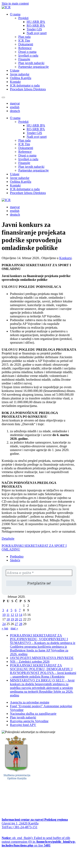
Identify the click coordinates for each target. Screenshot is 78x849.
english (14, 107)
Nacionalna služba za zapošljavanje (33, 713)
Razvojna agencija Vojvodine (29, 721)
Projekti (23, 18)
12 (12, 615)
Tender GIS (34, 29)
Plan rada (24, 37)
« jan (5, 628)
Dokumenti (25, 44)
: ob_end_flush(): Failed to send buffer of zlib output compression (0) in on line (39, 841)
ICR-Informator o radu (25, 85)
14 (20, 615)
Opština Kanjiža (20, 78)
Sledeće (15, 560)
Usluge (14, 70)
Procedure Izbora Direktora (28, 89)
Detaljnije (8, 538)
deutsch (15, 111)
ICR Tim (24, 40)
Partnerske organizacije (33, 66)
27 (16, 624)
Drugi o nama (27, 51)
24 (4, 624)
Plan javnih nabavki (31, 63)
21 (20, 619)
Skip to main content (15, 3)
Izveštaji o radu (28, 55)
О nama (15, 14)
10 (4, 615)
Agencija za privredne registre (29, 702)
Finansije (24, 59)
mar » (14, 628)
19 (12, 619)
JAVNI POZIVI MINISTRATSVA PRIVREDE (42, 658)
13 (16, 615)
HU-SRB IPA (36, 22)
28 (20, 624)
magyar (15, 103)
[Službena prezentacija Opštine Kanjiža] (16, 780)
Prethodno (17, 556)
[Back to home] (6, 7)
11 (8, 615)
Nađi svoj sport (37, 33)
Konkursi (65, 258)
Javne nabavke (19, 74)
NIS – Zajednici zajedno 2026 (30, 661)
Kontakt (15, 81)
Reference (25, 48)
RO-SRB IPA (36, 25)
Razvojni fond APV (23, 725)
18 (8, 619)
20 (16, 619)
